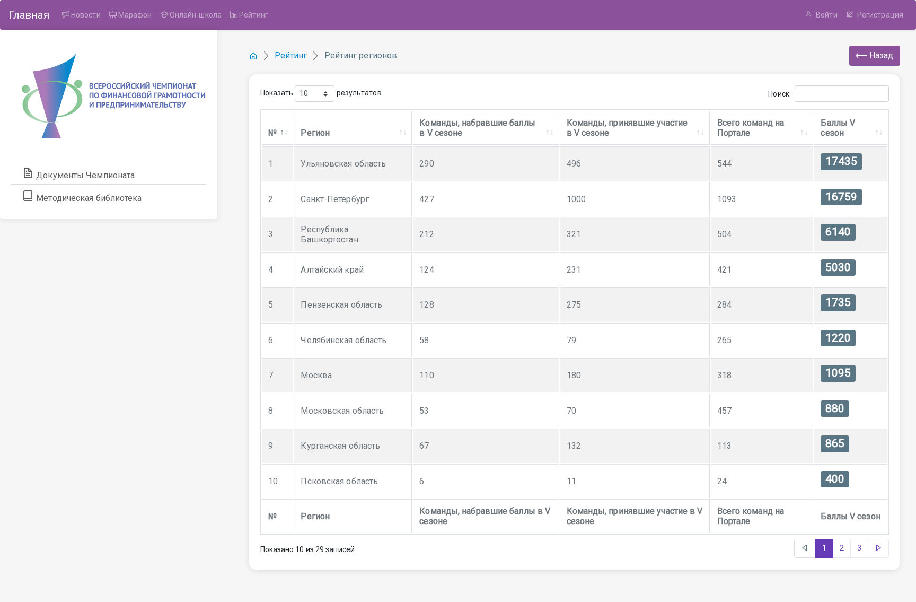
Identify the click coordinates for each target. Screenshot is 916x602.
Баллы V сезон (838, 128)
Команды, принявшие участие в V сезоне (627, 128)
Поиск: (779, 94)
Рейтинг (252, 15)
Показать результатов (321, 93)
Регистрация (879, 15)
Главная (28, 14)
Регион (315, 133)
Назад (880, 55)
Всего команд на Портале (751, 128)
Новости (85, 15)
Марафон (134, 15)
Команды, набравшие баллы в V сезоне (477, 128)
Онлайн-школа (195, 15)
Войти (826, 15)
